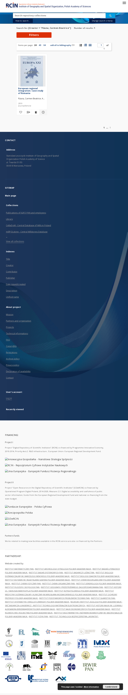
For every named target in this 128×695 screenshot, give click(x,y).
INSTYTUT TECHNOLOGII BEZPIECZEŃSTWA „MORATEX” (73, 616)
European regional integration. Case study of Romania (30, 90)
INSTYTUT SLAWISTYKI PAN (103, 598)
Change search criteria (102, 20)
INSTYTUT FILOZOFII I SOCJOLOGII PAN (22, 587)
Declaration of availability (18, 371)
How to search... (23, 20)
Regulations (11, 352)
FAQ (8, 339)
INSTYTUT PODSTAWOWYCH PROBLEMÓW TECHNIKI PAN (64, 598)
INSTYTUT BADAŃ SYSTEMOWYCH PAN (46, 572)
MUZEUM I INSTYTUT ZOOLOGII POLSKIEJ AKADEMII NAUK (96, 602)
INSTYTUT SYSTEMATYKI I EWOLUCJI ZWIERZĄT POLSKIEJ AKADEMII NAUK (37, 602)
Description (11, 290)
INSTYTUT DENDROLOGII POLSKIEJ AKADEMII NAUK (99, 583)
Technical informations (17, 333)
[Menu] (124, 2)
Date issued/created (16, 284)
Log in (9, 398)
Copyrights (11, 346)
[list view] (90, 45)
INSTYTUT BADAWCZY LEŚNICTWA (79, 572)
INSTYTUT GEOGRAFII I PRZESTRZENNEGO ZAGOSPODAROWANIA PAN (72, 587)
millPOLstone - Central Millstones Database (27, 231)
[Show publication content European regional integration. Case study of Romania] (35, 112)
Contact (10, 377)
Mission (9, 314)
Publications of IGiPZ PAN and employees (26, 212)
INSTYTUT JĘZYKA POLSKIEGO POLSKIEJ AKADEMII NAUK (79, 591)
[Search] (110, 15)
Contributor (11, 271)
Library (9, 219)
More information (91, 687)
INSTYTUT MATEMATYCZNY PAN (19, 569)
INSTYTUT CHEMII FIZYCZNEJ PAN (26, 583)
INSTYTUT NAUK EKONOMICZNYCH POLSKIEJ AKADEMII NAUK (83, 609)
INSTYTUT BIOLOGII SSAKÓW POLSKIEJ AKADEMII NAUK (95, 576)
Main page (10, 195)
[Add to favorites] (20, 112)
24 (35, 45)
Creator (10, 265)
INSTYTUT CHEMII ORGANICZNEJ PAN (58, 583)
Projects (10, 327)
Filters (34, 35)
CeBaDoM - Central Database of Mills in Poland (28, 225)
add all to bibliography (60, 45)
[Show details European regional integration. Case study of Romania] (42, 112)
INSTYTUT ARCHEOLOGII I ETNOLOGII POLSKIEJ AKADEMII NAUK (63, 569)
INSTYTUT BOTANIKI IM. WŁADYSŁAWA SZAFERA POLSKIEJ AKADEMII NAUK (37, 580)
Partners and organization (18, 320)
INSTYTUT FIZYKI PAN (38, 616)
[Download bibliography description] (28, 112)
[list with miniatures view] (85, 45)
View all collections (15, 241)
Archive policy (13, 358)
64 (45, 45)
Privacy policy (12, 365)
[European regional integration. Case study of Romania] (31, 72)
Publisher (10, 278)
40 (40, 45)
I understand (111, 686)
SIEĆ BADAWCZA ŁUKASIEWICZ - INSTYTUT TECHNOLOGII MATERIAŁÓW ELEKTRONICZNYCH (45, 605)
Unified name (12, 297)
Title (8, 259)
